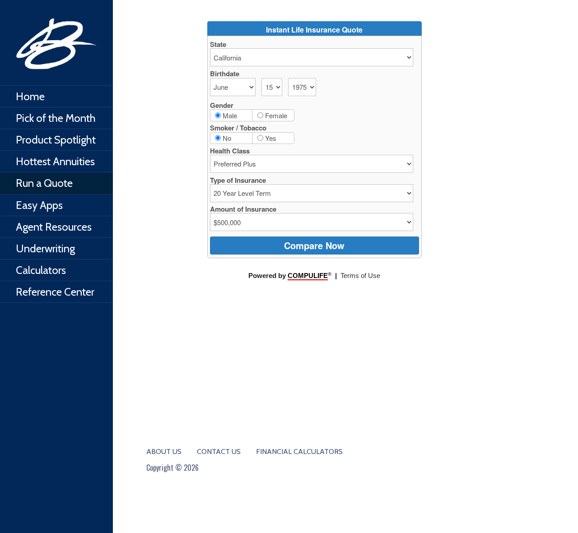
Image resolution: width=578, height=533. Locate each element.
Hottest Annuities (55, 161)
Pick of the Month (56, 118)
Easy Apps (39, 205)
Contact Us (219, 451)
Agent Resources (54, 226)
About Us (164, 451)
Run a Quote (44, 183)
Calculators (41, 270)
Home (30, 96)
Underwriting (45, 248)
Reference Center (55, 291)
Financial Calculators (299, 451)
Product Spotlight (56, 139)
